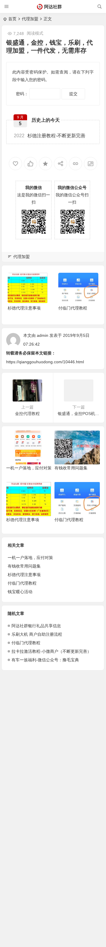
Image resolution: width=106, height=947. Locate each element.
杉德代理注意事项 (24, 308)
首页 (12, 18)
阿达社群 (53, 6)
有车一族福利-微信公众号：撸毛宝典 (45, 659)
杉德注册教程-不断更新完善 (49, 135)
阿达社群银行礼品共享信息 (36, 625)
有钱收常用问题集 (70, 468)
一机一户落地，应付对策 (29, 468)
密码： (22, 93)
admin (42, 335)
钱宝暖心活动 (20, 591)
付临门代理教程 (72, 308)
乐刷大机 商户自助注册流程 (36, 634)
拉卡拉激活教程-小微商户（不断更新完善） (51, 651)
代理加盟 (30, 18)
